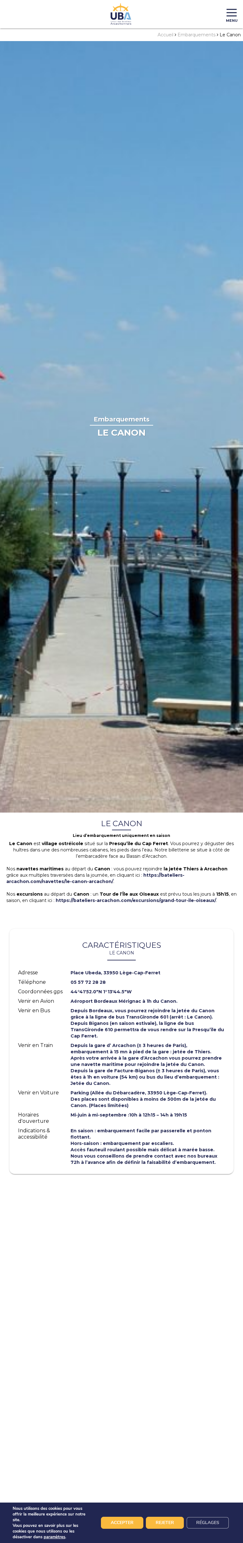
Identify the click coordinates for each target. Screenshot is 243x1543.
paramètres (54, 1537)
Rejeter (165, 1523)
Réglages (207, 1523)
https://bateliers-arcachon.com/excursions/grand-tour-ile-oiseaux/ (136, 900)
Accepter (122, 1523)
